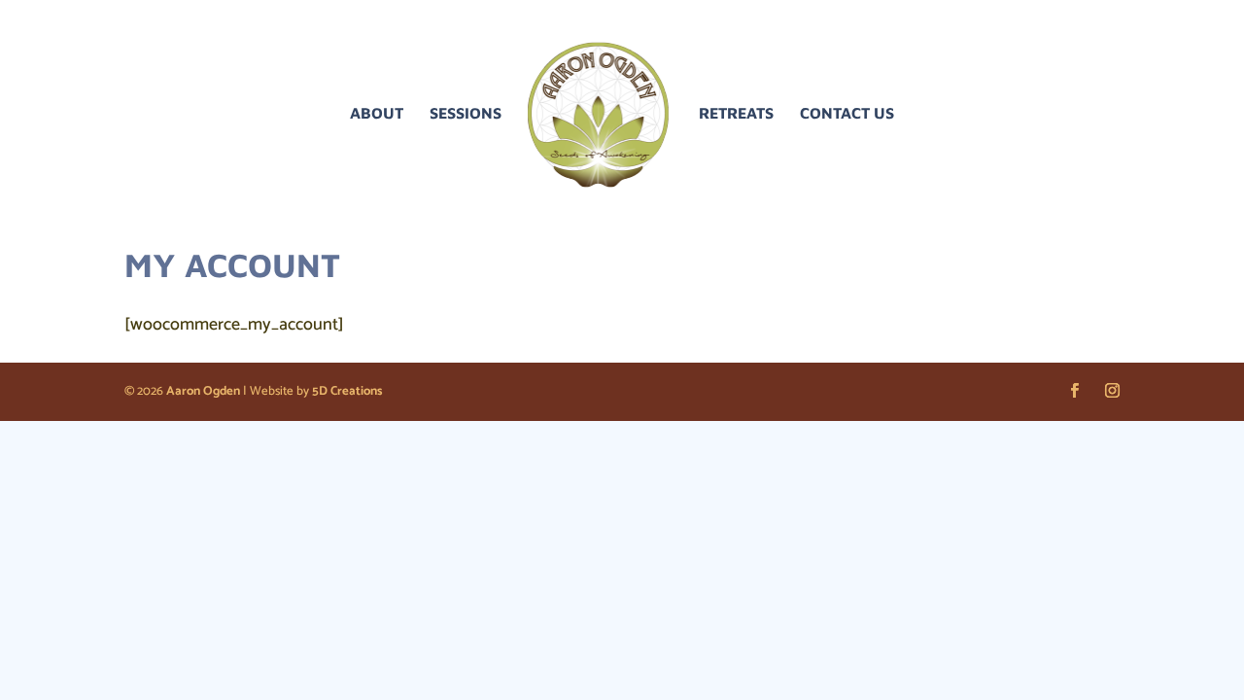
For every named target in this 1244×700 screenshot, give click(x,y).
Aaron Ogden (203, 391)
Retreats (736, 114)
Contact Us (847, 114)
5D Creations (347, 391)
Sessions (465, 114)
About (376, 114)
